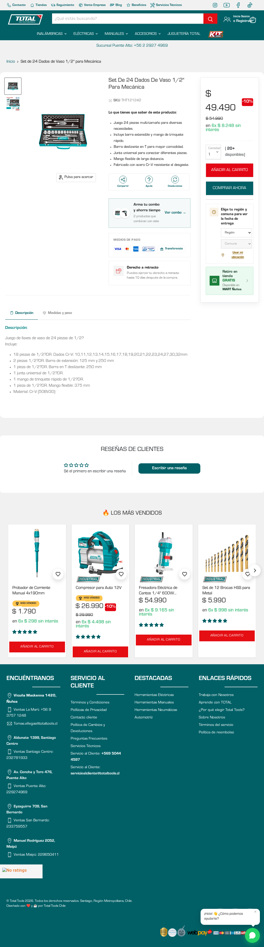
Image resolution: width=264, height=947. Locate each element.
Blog (118, 5)
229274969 (16, 793)
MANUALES (115, 34)
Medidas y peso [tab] (60, 313)
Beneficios (138, 5)
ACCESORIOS (146, 34)
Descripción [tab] (24, 313)
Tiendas (41, 5)
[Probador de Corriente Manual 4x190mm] (37, 553)
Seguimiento (65, 5)
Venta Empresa (94, 5)
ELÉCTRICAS (84, 34)
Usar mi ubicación (238, 255)
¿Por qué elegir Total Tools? (222, 710)
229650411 (48, 855)
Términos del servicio (216, 725)
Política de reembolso (216, 733)
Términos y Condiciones (90, 703)
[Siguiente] (255, 570)
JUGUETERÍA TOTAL (184, 34)
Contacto (19, 5)
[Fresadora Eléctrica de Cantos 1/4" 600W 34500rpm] (164, 553)
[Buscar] (210, 18)
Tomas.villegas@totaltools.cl (35, 724)
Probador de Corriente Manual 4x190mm (31, 591)
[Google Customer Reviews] (21, 871)
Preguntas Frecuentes (89, 739)
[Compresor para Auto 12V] (100, 553)
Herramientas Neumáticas (156, 710)
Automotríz (144, 718)
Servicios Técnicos (168, 5)
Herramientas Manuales (154, 703)
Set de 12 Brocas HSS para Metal (226, 591)
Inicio (10, 62)
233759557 (16, 827)
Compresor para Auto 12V (98, 588)
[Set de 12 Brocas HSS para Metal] (227, 553)
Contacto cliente (84, 718)
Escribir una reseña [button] (169, 468)
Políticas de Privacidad (89, 710)
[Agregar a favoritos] (58, 574)
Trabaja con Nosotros (216, 695)
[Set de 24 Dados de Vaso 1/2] (13, 86)
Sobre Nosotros (212, 718)
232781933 (16, 758)
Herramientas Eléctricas (154, 695)
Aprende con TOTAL (215, 703)
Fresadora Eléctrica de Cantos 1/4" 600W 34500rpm (158, 591)
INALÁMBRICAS (50, 34)
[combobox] (127, 18)
